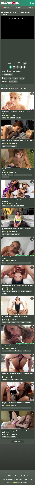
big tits (4, 205)
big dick (7, 234)
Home (5, 473)
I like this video (9, 63)
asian (5, 78)
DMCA (15, 475)
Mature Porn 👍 (29, 7)
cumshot (15, 78)
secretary (4, 379)
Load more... (17, 442)
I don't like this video (11, 63)
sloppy (23, 291)
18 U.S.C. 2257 (24, 475)
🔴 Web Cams (6, 7)
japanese (13, 146)
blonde (4, 117)
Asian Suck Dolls (8, 74)
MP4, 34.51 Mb (13, 81)
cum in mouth (17, 174)
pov (10, 78)
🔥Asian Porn (17, 7)
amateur (21, 262)
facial (29, 262)
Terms (9, 475)
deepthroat (28, 174)
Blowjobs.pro (16, 482)
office (15, 408)
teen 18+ (22, 78)
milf (8, 205)
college (10, 408)
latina (12, 234)
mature (8, 146)
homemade (5, 177)
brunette (4, 174)
